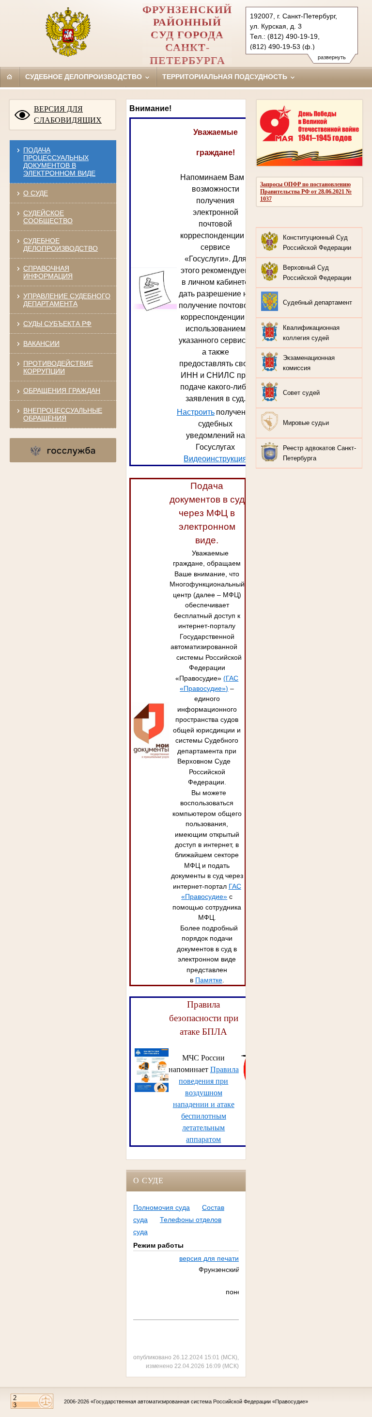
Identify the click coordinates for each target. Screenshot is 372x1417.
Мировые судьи (306, 422)
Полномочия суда (161, 1207)
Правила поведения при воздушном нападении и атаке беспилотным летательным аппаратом (206, 1104)
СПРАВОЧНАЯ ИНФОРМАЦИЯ (48, 272)
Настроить (196, 412)
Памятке (208, 980)
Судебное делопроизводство (84, 77)
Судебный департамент (317, 302)
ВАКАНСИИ (41, 343)
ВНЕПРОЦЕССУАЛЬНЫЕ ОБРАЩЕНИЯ (62, 414)
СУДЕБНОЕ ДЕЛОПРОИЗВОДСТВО (60, 244)
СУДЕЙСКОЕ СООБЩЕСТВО (48, 217)
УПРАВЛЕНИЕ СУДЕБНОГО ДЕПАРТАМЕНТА (66, 300)
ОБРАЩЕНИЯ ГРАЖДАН (61, 390)
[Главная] (9, 76)
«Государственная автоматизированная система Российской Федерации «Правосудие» (199, 1401)
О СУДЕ (35, 193)
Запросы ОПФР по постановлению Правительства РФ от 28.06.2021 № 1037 (306, 191)
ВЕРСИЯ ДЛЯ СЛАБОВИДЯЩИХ (68, 114)
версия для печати (209, 1258)
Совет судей (301, 392)
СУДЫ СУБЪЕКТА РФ (57, 323)
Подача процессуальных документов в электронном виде (59, 161)
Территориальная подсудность (225, 77)
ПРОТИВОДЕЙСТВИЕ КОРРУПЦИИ (58, 367)
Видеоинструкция (215, 459)
